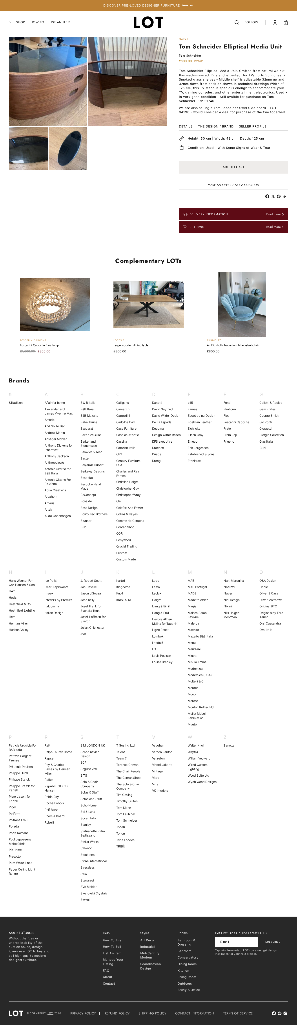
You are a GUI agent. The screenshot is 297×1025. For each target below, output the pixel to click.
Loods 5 (158, 642)
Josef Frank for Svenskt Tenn (91, 608)
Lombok (158, 636)
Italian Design (54, 613)
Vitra (155, 784)
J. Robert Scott (91, 580)
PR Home (15, 850)
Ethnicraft (194, 461)
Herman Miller (18, 623)
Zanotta (229, 745)
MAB (191, 580)
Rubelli (49, 822)
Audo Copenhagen (58, 516)
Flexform (230, 409)
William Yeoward (199, 758)
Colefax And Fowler (129, 508)
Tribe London (125, 840)
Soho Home (88, 805)
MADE (192, 593)
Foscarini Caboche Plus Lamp (39, 345)
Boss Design (89, 508)
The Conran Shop (128, 777)
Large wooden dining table (130, 345)
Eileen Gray (195, 435)
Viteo (155, 777)
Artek (48, 509)
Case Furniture (126, 428)
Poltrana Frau (18, 820)
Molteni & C (196, 681)
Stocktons (87, 854)
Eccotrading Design (201, 415)
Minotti (192, 655)
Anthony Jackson (57, 456)
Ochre (263, 587)
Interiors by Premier (58, 600)
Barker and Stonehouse (88, 444)
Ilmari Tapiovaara (57, 587)
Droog (156, 461)
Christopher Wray (128, 495)
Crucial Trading (126, 546)
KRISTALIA (123, 600)
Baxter (85, 458)
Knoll (119, 593)
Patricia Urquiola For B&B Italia (23, 747)
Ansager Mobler (56, 439)
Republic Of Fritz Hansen (56, 788)
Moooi (192, 694)
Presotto (14, 856)
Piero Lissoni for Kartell (20, 799)
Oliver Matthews (270, 600)
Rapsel (49, 758)
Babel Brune (88, 422)
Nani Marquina (234, 580)
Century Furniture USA (128, 463)
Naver (228, 593)
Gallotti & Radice (270, 402)
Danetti (157, 402)
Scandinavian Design (89, 754)
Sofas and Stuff (91, 799)
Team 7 (121, 758)
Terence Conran (127, 765)
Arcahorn (51, 496)
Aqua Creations (55, 490)
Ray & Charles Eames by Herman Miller (57, 769)
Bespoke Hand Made (90, 486)
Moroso (193, 701)
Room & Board (55, 816)
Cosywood (123, 540)
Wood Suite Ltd (198, 775)
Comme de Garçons (130, 520)
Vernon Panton (162, 752)
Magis (192, 606)
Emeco (192, 441)
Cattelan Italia (125, 448)
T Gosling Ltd (125, 745)
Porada (14, 826)
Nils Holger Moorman (231, 615)
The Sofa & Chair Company (128, 786)
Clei (118, 501)
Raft (47, 745)
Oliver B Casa (268, 593)
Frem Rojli (230, 435)
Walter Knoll (196, 745)
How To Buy (112, 940)
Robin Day (52, 797)
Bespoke (86, 477)
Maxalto (193, 630)
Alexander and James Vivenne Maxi (59, 411)
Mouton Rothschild (201, 707)
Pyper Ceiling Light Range (22, 871)
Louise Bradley (162, 662)
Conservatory (188, 957)
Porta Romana (19, 833)
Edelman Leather (199, 422)
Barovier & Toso (91, 452)
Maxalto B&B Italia (200, 636)
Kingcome (123, 587)
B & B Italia (87, 402)
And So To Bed (55, 426)
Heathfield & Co (20, 604)
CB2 (119, 454)
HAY (12, 591)
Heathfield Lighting (22, 610)
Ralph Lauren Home (58, 752)
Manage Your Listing (113, 962)
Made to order (198, 600)
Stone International (93, 861)
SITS (83, 775)
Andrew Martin (55, 432)
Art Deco (147, 940)
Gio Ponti (265, 422)
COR (119, 533)
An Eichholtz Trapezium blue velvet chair (233, 345)
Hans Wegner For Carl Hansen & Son (22, 583)
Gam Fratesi (267, 409)
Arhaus (49, 503)
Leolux (156, 593)
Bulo (83, 527)
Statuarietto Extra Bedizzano (92, 833)
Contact (109, 983)
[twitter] (274, 196)
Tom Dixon (123, 808)
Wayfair (193, 752)
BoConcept (88, 495)
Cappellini (123, 415)
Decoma (158, 428)
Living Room (187, 977)
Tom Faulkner (125, 814)
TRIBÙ (120, 846)
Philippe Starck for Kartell (22, 788)
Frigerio (229, 441)
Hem (12, 617)
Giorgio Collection (271, 435)
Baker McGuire (90, 435)
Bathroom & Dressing (186, 942)
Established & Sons (201, 454)
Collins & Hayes (127, 514)
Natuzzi (229, 587)
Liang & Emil (160, 613)
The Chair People (128, 771)
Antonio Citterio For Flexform (58, 482)
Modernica (195, 668)
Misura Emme (197, 662)
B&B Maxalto (89, 415)
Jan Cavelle (88, 587)
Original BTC (268, 606)
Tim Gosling (124, 795)
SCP (83, 762)
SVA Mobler (88, 887)
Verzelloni (158, 758)
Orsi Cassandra (270, 623)
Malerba (193, 623)
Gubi (262, 448)
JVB (83, 634)
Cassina (121, 441)
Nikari (228, 606)
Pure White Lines (20, 863)
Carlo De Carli (125, 422)
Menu (191, 642)
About (107, 977)
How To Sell (112, 946)
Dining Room (187, 964)
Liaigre (157, 600)
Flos (226, 415)
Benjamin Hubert (92, 465)
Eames (192, 409)
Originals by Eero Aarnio (271, 615)
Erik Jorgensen (198, 448)
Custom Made (126, 559)
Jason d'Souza (90, 593)
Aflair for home (55, 402)
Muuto (192, 724)
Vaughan (158, 745)
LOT (155, 649)
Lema (156, 587)
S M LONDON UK (92, 745)
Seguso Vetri (89, 769)
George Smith (269, 415)
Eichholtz (194, 428)
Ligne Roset (160, 630)
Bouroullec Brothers (94, 514)
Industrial (147, 946)
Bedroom (184, 951)
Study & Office (189, 990)
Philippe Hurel (18, 773)
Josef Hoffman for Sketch (93, 619)
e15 (190, 402)
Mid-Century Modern (150, 955)
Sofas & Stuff (89, 792)
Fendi (227, 402)
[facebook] (268, 196)
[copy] (285, 196)
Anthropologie (54, 462)
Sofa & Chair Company (89, 784)
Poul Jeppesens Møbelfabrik (20, 841)
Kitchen (183, 970)
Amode (50, 420)
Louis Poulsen (161, 655)
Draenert (158, 448)
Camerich (122, 409)
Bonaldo (86, 501)
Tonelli (120, 827)
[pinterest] (279, 196)
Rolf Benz (51, 809)
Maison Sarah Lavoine (197, 615)
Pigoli (12, 807)
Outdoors (185, 983)
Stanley (85, 824)
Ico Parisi (51, 580)
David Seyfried (162, 409)
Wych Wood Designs (202, 782)
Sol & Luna (87, 811)
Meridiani (194, 649)
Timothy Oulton (127, 801)
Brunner (85, 520)
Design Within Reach (166, 435)
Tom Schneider (126, 820)
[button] (236, 22)
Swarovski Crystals (93, 893)
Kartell (120, 580)
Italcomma (52, 606)
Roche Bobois (54, 803)
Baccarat (86, 428)
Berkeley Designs (92, 471)
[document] (88, 103)
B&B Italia (87, 409)
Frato (227, 428)
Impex (49, 593)
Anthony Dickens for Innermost (59, 447)
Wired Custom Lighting (198, 767)
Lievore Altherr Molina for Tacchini (165, 621)
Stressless (87, 867)
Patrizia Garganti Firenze (20, 758)
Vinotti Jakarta (162, 765)
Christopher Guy (127, 488)
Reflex (49, 779)
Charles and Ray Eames (127, 473)
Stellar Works (89, 842)
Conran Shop (125, 527)
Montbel (193, 688)
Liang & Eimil (160, 606)
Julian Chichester (92, 627)
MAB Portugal (197, 587)
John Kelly (87, 600)
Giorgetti (265, 428)
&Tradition (16, 402)
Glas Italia (266, 441)
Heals (12, 597)
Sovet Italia (88, 818)
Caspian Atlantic (127, 435)
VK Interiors (160, 790)
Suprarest (87, 880)
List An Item (112, 953)
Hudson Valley (18, 630)
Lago (155, 580)
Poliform (14, 813)
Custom (121, 553)
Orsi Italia (265, 630)
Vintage (157, 771)
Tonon (120, 833)
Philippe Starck (19, 779)
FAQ (106, 970)
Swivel (84, 899)
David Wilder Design (166, 415)
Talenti (121, 752)
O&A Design (267, 580)
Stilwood (86, 848)
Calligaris (122, 402)
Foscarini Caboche (236, 422)
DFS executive (162, 441)
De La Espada (162, 422)
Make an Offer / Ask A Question (233, 185)
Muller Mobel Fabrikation (197, 716)
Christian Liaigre (127, 482)
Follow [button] (251, 22)
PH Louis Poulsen (21, 766)
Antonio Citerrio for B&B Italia (58, 471)
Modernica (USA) (199, 675)
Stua (83, 874)
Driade (156, 454)
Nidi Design (232, 600)
